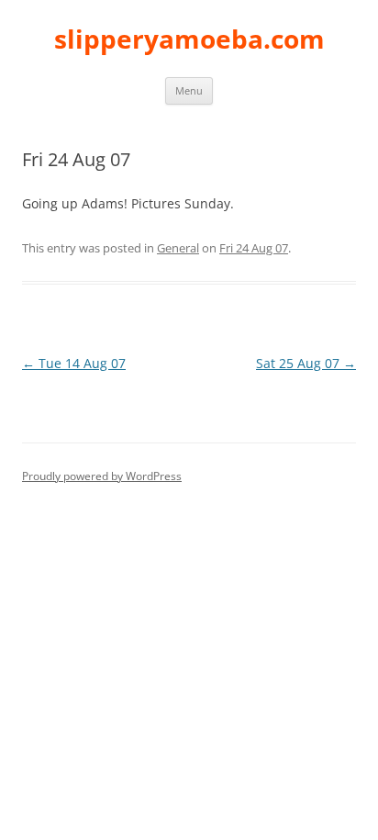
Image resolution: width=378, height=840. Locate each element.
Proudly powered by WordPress (102, 476)
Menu (189, 90)
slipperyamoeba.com (189, 38)
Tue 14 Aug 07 (74, 363)
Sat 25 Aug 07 (306, 363)
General (178, 248)
